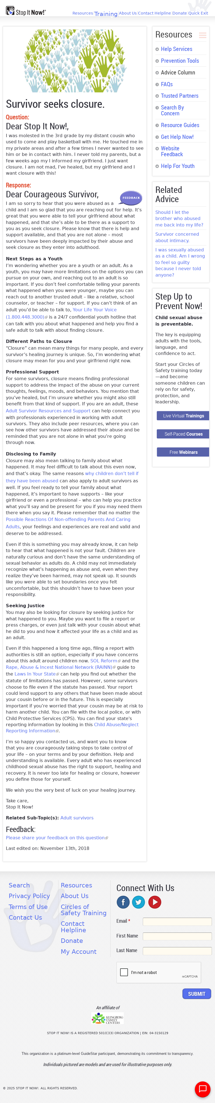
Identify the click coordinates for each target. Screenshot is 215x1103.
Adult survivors (77, 818)
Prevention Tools (180, 60)
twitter (139, 902)
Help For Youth (178, 166)
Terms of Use (28, 906)
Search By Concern (172, 110)
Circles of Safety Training (84, 910)
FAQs (167, 84)
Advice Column (178, 72)
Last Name (126, 950)
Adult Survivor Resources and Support (48, 410)
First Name (127, 936)
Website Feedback (172, 151)
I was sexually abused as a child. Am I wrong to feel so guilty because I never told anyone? (180, 262)
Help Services (176, 49)
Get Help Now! (177, 137)
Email (123, 921)
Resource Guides (180, 125)
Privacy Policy (29, 895)
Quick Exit (198, 13)
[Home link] (26, 11)
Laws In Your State (37, 674)
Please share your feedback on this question (57, 837)
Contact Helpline (154, 13)
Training (106, 14)
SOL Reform (105, 660)
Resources (83, 13)
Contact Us (25, 917)
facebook (123, 902)
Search (19, 885)
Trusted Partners (179, 95)
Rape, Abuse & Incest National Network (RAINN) (61, 667)
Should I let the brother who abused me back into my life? (179, 219)
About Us (128, 13)
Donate (179, 13)
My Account (79, 951)
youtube (154, 902)
